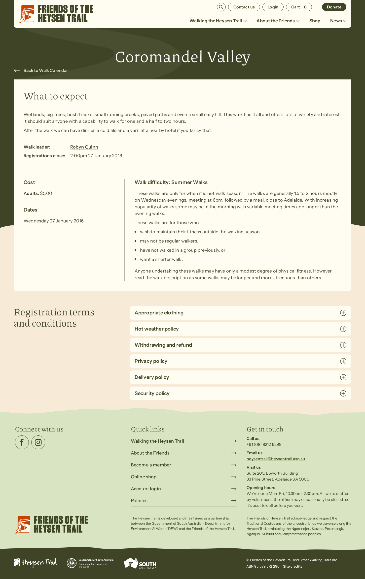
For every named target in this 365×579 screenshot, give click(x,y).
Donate (334, 6)
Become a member (151, 465)
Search (221, 7)
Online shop (144, 477)
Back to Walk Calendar (46, 70)
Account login (146, 488)
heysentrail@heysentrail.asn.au (276, 458)
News (336, 21)
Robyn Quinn (84, 147)
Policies (139, 500)
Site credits (292, 566)
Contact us (244, 6)
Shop (315, 21)
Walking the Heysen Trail (215, 21)
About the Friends (275, 21)
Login (273, 6)
